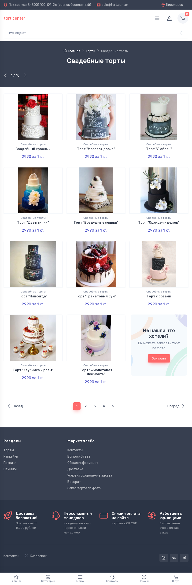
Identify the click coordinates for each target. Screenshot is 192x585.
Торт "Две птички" (33, 223)
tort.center (14, 18)
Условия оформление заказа (89, 476)
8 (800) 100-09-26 (42, 5)
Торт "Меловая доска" (96, 149)
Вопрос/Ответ (79, 457)
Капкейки (11, 457)
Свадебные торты (33, 144)
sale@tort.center (115, 5)
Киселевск (174, 5)
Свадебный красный (33, 149)
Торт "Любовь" (159, 149)
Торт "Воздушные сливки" (96, 223)
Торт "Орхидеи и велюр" (159, 223)
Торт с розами (159, 296)
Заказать (159, 358)
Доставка (75, 469)
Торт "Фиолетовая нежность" (96, 372)
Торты (9, 450)
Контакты (75, 450)
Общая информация (82, 463)
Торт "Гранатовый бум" (96, 296)
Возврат (74, 482)
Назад (17, 406)
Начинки (10, 469)
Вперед (173, 406)
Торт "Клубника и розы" (33, 370)
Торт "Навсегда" (33, 296)
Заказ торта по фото (84, 488)
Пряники (10, 463)
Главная (74, 51)
